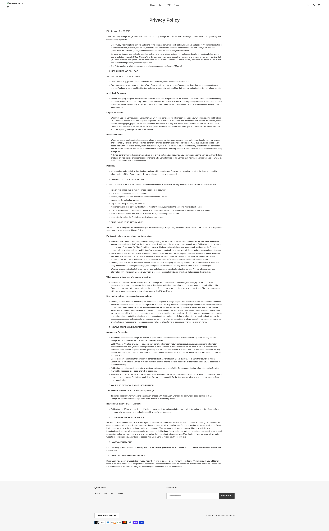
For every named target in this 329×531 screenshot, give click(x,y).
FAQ (113, 493)
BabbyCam (216, 515)
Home (97, 493)
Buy (105, 493)
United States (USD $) (106, 515)
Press (120, 493)
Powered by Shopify (228, 515)
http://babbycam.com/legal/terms (138, 63)
